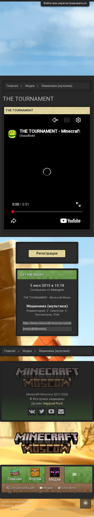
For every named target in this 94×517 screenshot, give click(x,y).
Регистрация (47, 254)
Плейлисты (68, 488)
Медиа (55, 479)
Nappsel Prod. (53, 403)
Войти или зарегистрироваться (65, 3)
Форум (35, 479)
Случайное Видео (22, 488)
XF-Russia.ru (23, 505)
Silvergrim (57, 289)
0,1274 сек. (27, 509)
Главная (15, 479)
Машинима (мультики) (47, 306)
